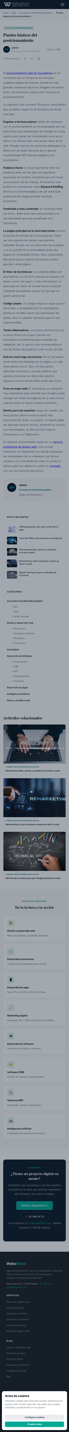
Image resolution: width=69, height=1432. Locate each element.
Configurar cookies (34, 1417)
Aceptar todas (34, 1424)
